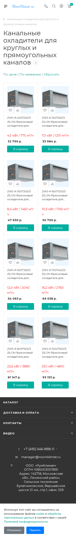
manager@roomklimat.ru (41, 457)
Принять (35, 530)
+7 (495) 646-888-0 (39, 449)
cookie (40, 513)
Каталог (10, 402)
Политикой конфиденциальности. (26, 521)
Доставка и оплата (21, 412)
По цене (10, 74)
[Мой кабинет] (61, 6)
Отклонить (14, 530)
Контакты (12, 423)
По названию (30, 74)
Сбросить (51, 74)
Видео (9, 433)
